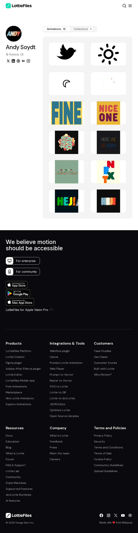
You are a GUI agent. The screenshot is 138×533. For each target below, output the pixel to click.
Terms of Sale (103, 453)
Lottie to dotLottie (62, 398)
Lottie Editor (14, 374)
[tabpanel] (87, 128)
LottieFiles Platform (18, 351)
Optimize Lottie (60, 410)
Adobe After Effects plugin (23, 369)
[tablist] (70, 29)
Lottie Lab (12, 471)
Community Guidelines (108, 465)
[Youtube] (123, 515)
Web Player (57, 369)
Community (13, 477)
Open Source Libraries (64, 416)
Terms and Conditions (108, 447)
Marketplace (14, 392)
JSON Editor (58, 404)
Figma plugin (14, 363)
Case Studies (102, 351)
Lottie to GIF (58, 392)
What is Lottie (15, 453)
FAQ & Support (16, 465)
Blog (8, 447)
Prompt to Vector (61, 374)
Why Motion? (103, 374)
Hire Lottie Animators (20, 398)
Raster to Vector (61, 380)
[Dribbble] (18, 61)
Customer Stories (105, 363)
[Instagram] (28, 61)
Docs (9, 435)
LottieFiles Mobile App (20, 380)
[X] (116, 515)
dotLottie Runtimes (18, 495)
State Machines (16, 483)
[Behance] (23, 61)
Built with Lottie (104, 369)
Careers (55, 459)
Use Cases (101, 357)
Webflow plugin (60, 351)
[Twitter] (8, 61)
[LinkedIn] (13, 61)
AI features (13, 501)
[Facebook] (101, 515)
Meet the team (59, 453)
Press (53, 447)
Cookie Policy (103, 459)
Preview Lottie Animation (66, 363)
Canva (54, 357)
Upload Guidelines (106, 471)
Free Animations (16, 386)
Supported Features (19, 489)
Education (12, 441)
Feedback (56, 441)
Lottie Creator (15, 357)
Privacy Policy (103, 435)
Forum (10, 459)
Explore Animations (18, 404)
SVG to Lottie (59, 386)
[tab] (56, 29)
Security (99, 441)
